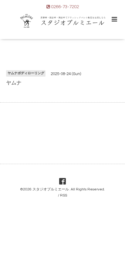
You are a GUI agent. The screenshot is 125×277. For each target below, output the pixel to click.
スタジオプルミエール (50, 189)
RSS (63, 195)
